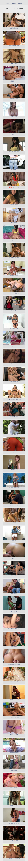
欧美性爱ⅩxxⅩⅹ (14, 81)
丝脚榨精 (14, 558)
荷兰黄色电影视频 (14, 28)
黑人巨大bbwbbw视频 (14, 257)
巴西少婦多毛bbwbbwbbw (14, 823)
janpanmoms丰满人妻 (14, 293)
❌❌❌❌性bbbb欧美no (14, 187)
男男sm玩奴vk (14, 646)
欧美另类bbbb (14, 540)
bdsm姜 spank (14, 204)
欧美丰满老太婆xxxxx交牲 (14, 664)
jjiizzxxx (14, 240)
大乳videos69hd (14, 275)
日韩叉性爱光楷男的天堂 (14, 858)
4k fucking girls (14, 328)
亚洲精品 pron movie (14, 699)
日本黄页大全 (14, 611)
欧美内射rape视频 (14, 98)
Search (20, 3)
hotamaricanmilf (14, 381)
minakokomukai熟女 (14, 45)
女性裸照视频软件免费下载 (14, 399)
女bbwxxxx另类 (14, 805)
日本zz (14, 346)
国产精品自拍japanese (14, 487)
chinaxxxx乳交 (14, 310)
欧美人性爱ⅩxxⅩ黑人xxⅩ (14, 628)
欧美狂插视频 (14, 222)
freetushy (14, 522)
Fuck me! (13, 3)
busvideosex (14, 593)
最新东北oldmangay (14, 151)
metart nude (14, 363)
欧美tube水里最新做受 (14, 752)
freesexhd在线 (14, 681)
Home (7, 3)
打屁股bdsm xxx (14, 63)
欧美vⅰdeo (14, 169)
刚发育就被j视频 (14, 787)
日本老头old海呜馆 (14, 116)
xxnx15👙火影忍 (14, 840)
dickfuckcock (14, 452)
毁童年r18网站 (14, 434)
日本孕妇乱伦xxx (14, 469)
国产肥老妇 (14, 770)
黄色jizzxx (14, 134)
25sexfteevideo (14, 505)
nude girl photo (14, 416)
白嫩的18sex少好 (14, 734)
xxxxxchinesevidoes (14, 717)
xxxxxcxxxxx (14, 575)
